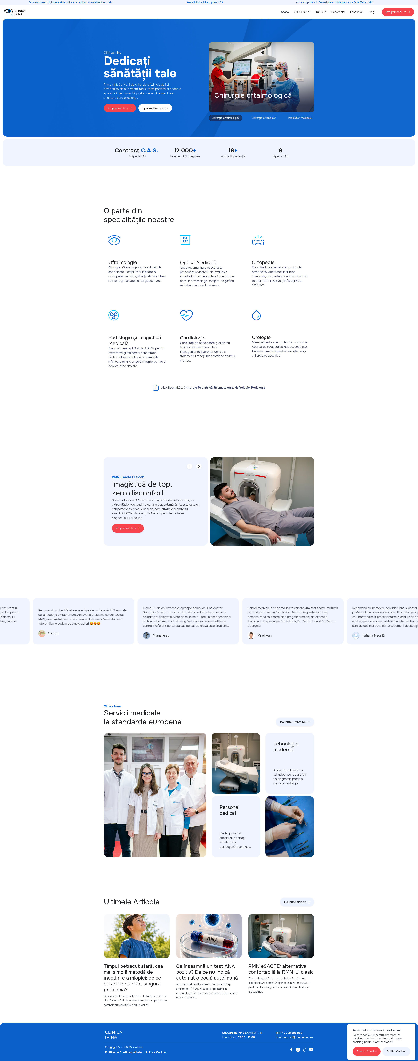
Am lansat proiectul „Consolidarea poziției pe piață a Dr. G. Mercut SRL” (334, 2)
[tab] (225, 118)
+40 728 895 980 (291, 1033)
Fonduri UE (356, 12)
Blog (371, 12)
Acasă (285, 12)
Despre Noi (338, 12)
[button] (302, 12)
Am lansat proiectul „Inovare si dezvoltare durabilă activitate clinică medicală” (71, 2)
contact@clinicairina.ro (298, 1037)
